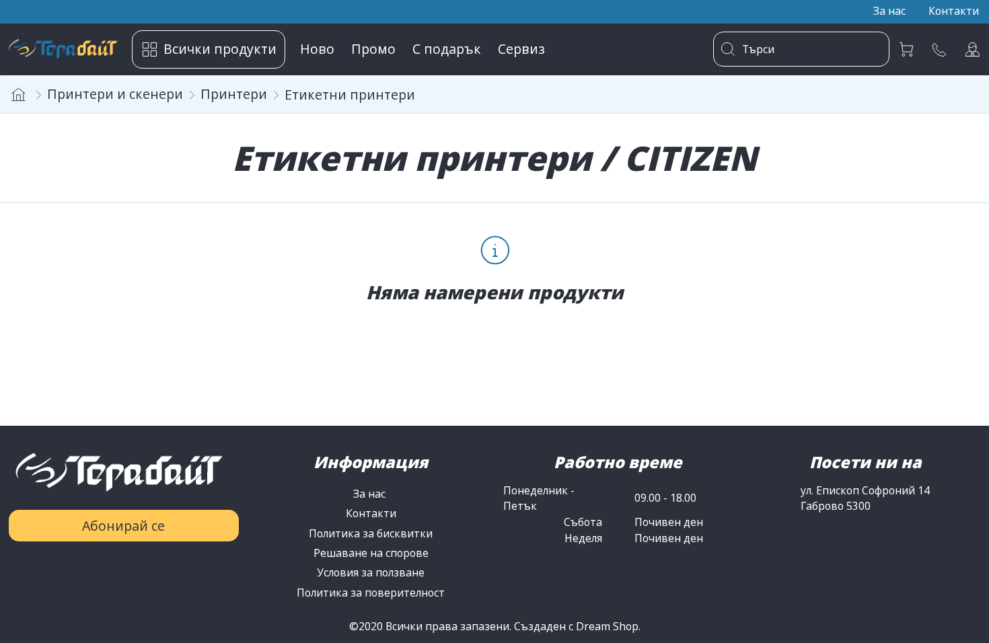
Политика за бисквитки (371, 533)
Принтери (233, 94)
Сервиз (521, 49)
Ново (317, 49)
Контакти (371, 513)
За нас (370, 493)
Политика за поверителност (371, 592)
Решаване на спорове (371, 552)
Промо (373, 49)
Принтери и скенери (115, 94)
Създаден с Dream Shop (576, 626)
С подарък (446, 49)
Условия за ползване (371, 572)
